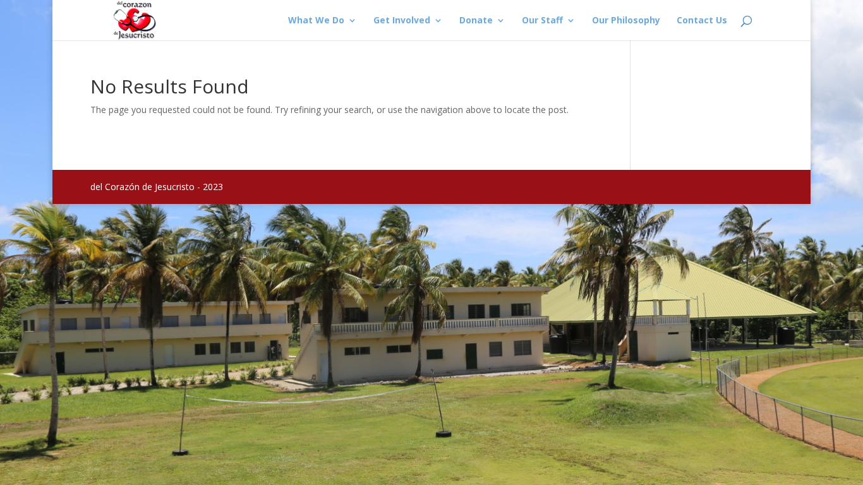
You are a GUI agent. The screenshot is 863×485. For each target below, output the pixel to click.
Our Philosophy (626, 21)
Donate (476, 21)
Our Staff (542, 21)
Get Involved (401, 21)
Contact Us (702, 21)
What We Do (316, 21)
